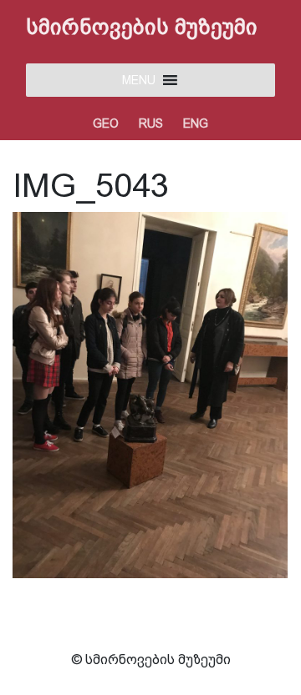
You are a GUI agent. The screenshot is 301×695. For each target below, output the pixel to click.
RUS (151, 123)
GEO (106, 123)
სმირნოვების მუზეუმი (142, 26)
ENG (195, 123)
